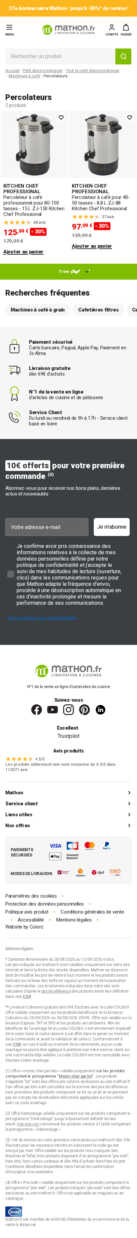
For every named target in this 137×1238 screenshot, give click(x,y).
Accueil (12, 70)
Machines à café (24, 75)
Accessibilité (31, 920)
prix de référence (112, 1087)
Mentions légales (73, 920)
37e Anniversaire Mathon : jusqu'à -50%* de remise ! (68, 8)
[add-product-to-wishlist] (61, 117)
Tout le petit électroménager (92, 70)
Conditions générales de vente (92, 912)
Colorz (37, 927)
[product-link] (34, 183)
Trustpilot (68, 736)
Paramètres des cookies (31, 896)
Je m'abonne (111, 527)
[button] (126, 30)
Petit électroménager (43, 70)
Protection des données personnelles (44, 904)
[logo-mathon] (68, 30)
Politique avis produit (26, 912)
